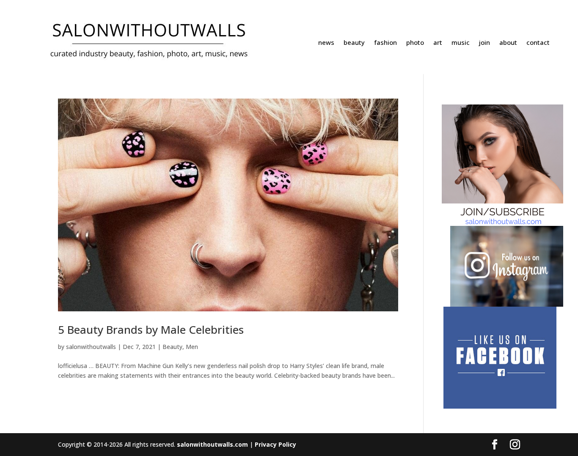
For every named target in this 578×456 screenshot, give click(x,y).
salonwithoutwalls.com (212, 444)
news (326, 43)
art (437, 43)
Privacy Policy (275, 444)
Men (192, 347)
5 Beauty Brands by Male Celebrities (151, 329)
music (460, 43)
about (508, 43)
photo (415, 43)
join (484, 43)
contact (538, 43)
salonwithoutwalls (91, 347)
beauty (354, 43)
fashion (385, 43)
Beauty (172, 347)
